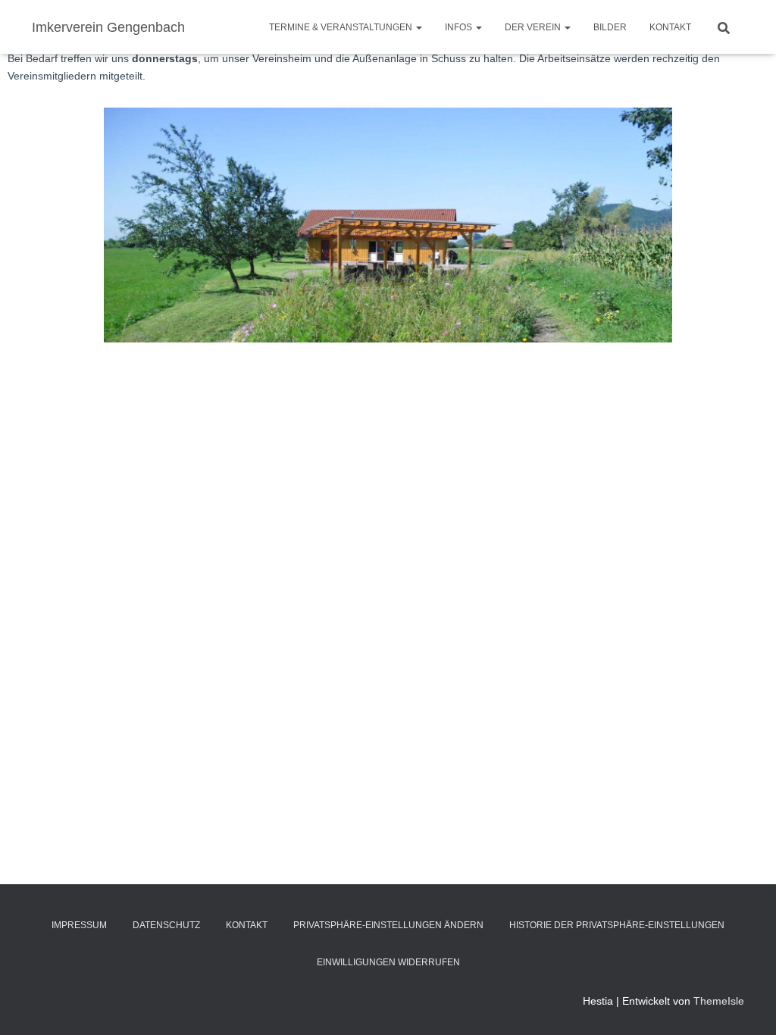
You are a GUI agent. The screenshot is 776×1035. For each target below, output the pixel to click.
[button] (418, 27)
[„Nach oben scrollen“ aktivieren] (746, 1005)
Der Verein (534, 27)
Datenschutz (166, 925)
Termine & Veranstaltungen (342, 27)
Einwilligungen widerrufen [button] (388, 962)
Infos (459, 27)
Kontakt (670, 27)
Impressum (79, 925)
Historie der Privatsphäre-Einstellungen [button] (616, 925)
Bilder (610, 27)
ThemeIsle (718, 1001)
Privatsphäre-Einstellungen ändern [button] (388, 925)
